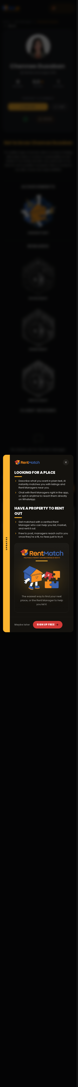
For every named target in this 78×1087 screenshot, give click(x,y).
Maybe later (22, 624)
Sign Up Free (46, 624)
